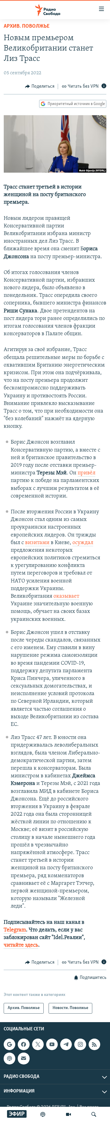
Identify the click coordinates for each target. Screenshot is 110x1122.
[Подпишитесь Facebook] (23, 1044)
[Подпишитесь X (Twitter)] (38, 1044)
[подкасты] (43, 1114)
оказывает (66, 596)
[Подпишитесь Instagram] (80, 1044)
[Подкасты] (9, 1058)
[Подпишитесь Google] (9, 1044)
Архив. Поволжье (27, 26)
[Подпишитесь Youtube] (52, 1044)
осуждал (82, 543)
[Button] (39, 86)
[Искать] (94, 1114)
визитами (38, 543)
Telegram (15, 930)
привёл (86, 473)
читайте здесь (21, 945)
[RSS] (94, 1044)
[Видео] (68, 1114)
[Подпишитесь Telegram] (66, 1044)
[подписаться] (23, 1058)
